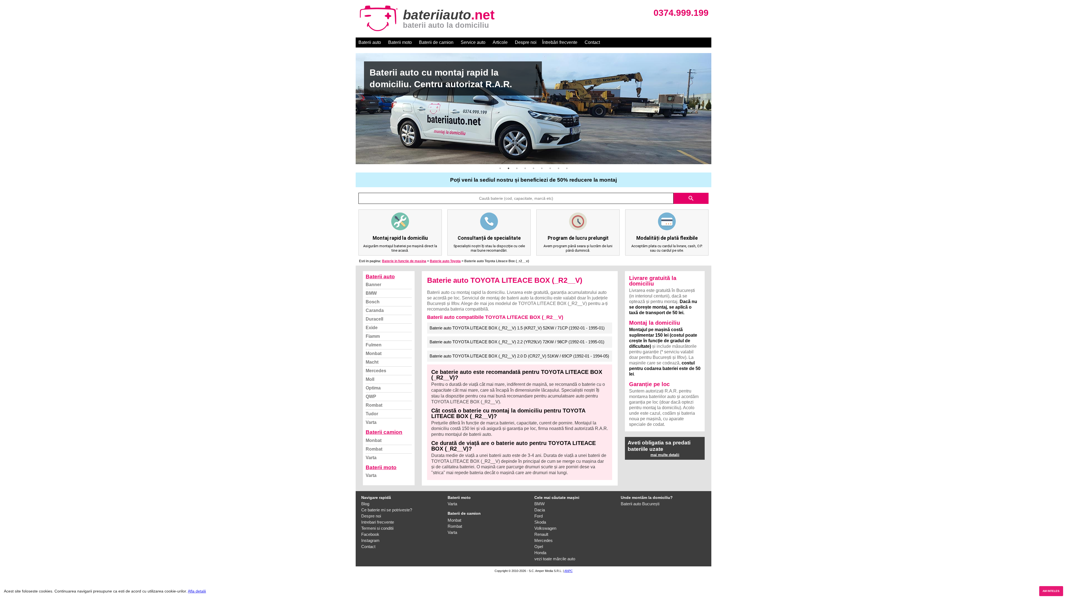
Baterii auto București (640, 503)
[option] (533, 108)
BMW (371, 293)
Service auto (473, 42)
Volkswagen (545, 528)
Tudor (372, 413)
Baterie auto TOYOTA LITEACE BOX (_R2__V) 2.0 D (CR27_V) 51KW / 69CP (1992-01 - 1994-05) (519, 356)
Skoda (540, 522)
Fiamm (373, 336)
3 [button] (517, 168)
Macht (372, 362)
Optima (373, 388)
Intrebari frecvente (377, 522)
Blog (365, 503)
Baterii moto (400, 42)
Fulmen (374, 344)
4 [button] (525, 168)
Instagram (370, 540)
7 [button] (550, 168)
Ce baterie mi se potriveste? (386, 510)
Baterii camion (384, 432)
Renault (541, 534)
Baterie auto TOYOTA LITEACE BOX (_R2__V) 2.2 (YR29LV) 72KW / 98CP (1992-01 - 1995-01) (517, 341)
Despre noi (526, 42)
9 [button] (567, 168)
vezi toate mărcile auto (554, 558)
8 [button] (558, 168)
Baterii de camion (436, 42)
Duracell (374, 319)
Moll (370, 379)
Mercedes (376, 370)
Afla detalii (197, 591)
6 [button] (542, 168)
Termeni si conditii (377, 528)
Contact (592, 42)
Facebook (370, 534)
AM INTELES (1051, 590)
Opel (538, 546)
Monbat (374, 353)
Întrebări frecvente (559, 42)
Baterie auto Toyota (445, 261)
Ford (538, 516)
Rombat (374, 405)
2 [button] (508, 168)
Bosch (373, 301)
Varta (371, 422)
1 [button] (500, 168)
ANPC (568, 570)
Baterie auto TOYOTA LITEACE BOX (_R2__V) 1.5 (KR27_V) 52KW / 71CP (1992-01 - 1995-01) (517, 328)
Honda (540, 552)
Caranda (375, 310)
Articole (500, 42)
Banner (373, 284)
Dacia (539, 510)
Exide (372, 327)
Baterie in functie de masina (404, 261)
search (691, 198)
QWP (371, 396)
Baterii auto (369, 42)
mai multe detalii (664, 455)
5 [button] (533, 168)
